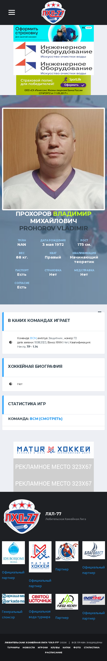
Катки (66, 647)
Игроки (43, 647)
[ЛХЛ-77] (53, 85)
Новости (29, 647)
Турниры (13, 647)
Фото (77, 647)
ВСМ (33, 338)
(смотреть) (50, 418)
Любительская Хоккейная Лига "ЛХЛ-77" (32, 642)
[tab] (53, 418)
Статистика (92, 647)
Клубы (55, 647)
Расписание (53, 652)
